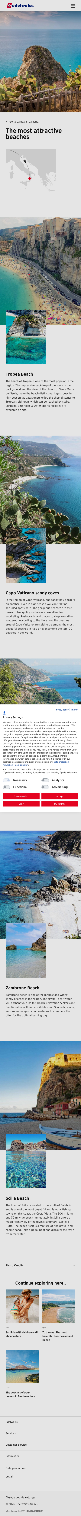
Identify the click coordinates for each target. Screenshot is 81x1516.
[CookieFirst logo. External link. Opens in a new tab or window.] (4, 713)
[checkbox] (45, 780)
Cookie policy (21, 765)
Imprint (74, 709)
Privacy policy (62, 709)
